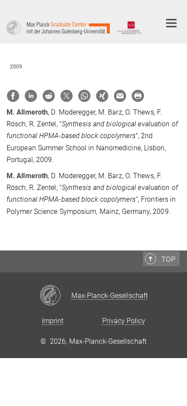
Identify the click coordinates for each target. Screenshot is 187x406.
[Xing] (102, 95)
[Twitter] (66, 95)
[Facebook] (13, 95)
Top (168, 259)
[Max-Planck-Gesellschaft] (55, 295)
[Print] (137, 95)
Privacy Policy (123, 321)
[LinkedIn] (30, 95)
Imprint (52, 321)
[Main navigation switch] (171, 23)
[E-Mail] (120, 95)
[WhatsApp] (84, 95)
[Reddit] (48, 95)
